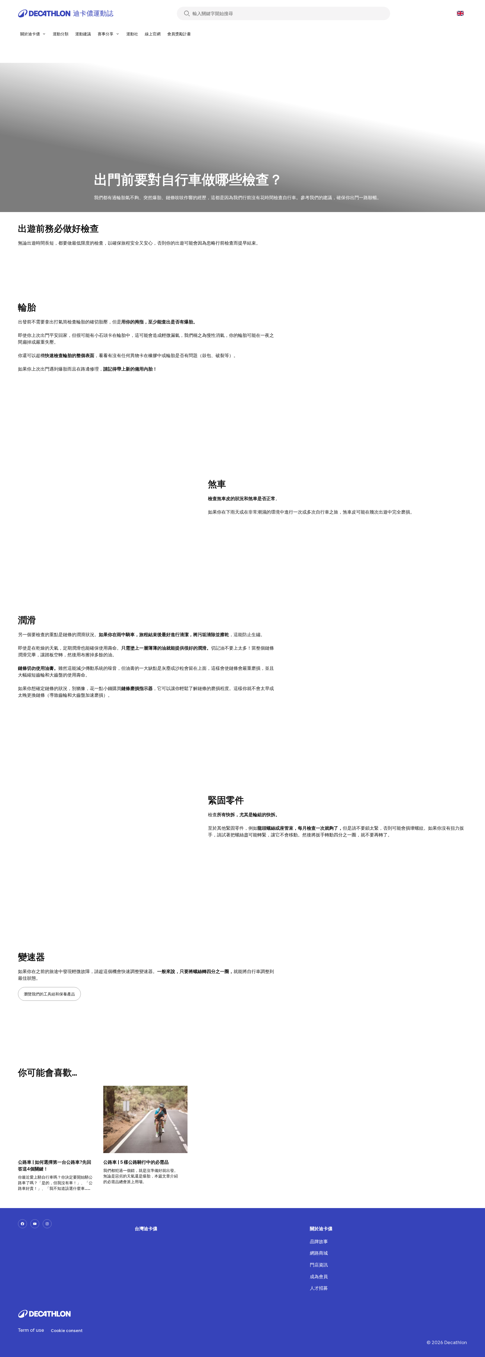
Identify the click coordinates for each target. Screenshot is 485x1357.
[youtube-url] (34, 1223)
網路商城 (319, 1253)
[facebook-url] (22, 1223)
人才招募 (319, 1288)
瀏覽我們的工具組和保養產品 (49, 994)
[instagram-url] (47, 1223)
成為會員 (319, 1276)
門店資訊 (319, 1265)
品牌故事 (319, 1241)
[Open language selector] (460, 13)
